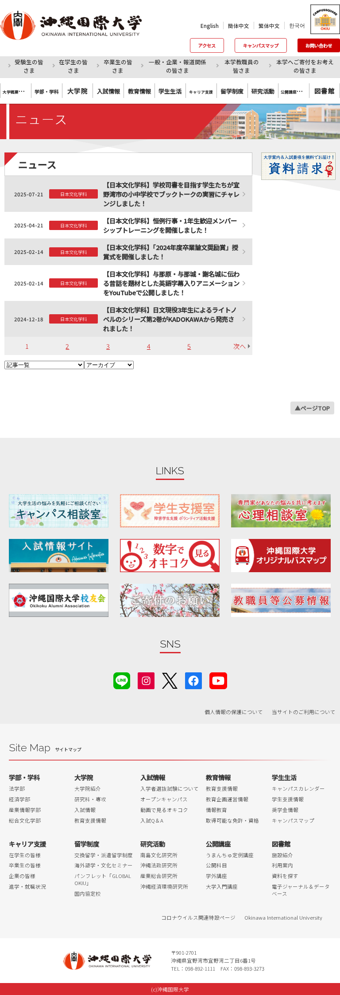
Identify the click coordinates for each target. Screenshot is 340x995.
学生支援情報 (288, 799)
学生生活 (284, 777)
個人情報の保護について (234, 711)
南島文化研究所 (159, 854)
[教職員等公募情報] (281, 600)
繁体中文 (269, 25)
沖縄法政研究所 (159, 865)
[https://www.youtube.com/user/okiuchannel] (218, 679)
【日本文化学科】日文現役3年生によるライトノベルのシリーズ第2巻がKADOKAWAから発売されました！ (170, 319)
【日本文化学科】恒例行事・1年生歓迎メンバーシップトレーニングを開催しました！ (170, 225)
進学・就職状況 (27, 886)
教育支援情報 (90, 820)
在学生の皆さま (73, 66)
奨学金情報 (285, 809)
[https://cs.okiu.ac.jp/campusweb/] (324, 19)
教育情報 (218, 777)
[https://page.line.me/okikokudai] (121, 679)
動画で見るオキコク (164, 809)
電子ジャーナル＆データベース (301, 890)
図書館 (324, 90)
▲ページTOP (312, 408)
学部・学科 (24, 777)
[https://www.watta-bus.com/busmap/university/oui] (281, 555)
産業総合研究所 (159, 875)
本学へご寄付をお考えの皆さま (305, 66)
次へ (239, 346)
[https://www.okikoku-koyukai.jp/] (58, 600)
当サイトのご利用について (304, 711)
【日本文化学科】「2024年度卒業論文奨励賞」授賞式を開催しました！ (170, 251)
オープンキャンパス (164, 799)
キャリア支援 (27, 843)
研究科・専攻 (90, 799)
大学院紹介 (87, 788)
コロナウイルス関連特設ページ (198, 917)
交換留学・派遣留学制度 (103, 854)
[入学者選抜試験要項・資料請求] (298, 166)
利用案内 (282, 865)
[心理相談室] (281, 510)
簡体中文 (238, 25)
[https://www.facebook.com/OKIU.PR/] (193, 679)
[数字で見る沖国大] (170, 555)
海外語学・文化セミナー (103, 865)
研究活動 (152, 843)
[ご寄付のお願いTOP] (170, 600)
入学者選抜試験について (169, 788)
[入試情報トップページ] (58, 555)
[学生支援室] (170, 510)
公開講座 (218, 843)
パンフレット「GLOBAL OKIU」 (102, 879)
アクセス (207, 45)
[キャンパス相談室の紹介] (58, 510)
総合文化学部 (25, 820)
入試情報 (85, 809)
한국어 (297, 25)
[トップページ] (77, 25)
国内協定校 (87, 893)
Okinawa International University (283, 917)
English (210, 25)
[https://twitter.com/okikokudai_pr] (170, 679)
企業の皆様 (22, 875)
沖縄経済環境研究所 (164, 886)
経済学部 (19, 799)
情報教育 (216, 809)
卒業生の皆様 (25, 865)
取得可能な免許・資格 (232, 820)
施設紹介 (282, 854)
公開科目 (216, 865)
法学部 (17, 788)
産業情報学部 (25, 809)
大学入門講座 (222, 886)
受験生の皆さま (29, 66)
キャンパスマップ (260, 45)
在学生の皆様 (25, 854)
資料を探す (285, 875)
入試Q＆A (151, 820)
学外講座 (216, 875)
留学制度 (86, 843)
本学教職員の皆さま (241, 66)
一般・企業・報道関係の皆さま (177, 66)
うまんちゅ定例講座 (230, 854)
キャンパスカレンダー (298, 788)
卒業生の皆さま (118, 66)
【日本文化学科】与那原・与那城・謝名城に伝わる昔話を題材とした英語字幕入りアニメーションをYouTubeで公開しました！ (171, 283)
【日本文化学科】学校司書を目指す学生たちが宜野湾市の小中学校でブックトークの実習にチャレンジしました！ (171, 194)
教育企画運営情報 (227, 799)
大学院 (77, 90)
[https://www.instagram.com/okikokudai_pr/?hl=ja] (146, 679)
